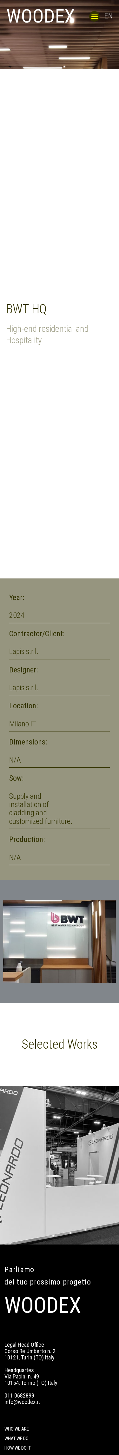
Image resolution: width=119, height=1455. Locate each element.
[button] (94, 16)
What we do (16, 1438)
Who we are (16, 1429)
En (108, 15)
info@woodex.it (22, 1401)
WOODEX (40, 16)
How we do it (17, 1448)
